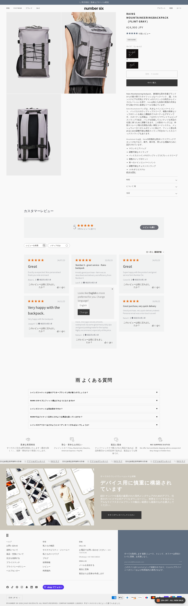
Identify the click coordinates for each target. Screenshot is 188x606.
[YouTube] (36, 587)
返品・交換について (15, 554)
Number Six (13, 603)
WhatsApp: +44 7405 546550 (89, 557)
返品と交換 (84, 569)
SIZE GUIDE (132, 40)
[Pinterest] (17, 587)
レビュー (46, 566)
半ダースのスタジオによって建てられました (102, 603)
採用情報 (46, 562)
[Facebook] (7, 587)
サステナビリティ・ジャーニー (56, 550)
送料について (12, 550)
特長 (128, 180)
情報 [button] (44, 542)
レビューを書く (149, 227)
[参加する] (179, 562)
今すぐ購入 (152, 83)
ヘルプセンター (13, 571)
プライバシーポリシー (16, 566)
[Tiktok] (12, 587)
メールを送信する (86, 565)
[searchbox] (33, 245)
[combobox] (155, 252)
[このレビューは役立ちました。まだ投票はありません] (58, 287)
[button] (18, 8)
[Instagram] (22, 587)
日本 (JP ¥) (13, 598)
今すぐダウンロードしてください (121, 515)
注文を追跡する (13, 558)
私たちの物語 (48, 546)
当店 (128, 193)
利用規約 (145, 570)
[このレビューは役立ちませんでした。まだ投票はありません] (62, 287)
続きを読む (131, 172)
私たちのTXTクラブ (51, 554)
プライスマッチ (13, 562)
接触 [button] (81, 542)
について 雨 (131, 186)
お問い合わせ (12, 546)
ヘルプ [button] (9, 542)
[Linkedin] (31, 587)
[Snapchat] (27, 587)
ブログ (45, 558)
